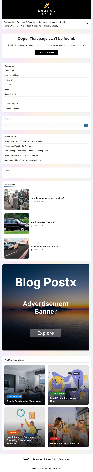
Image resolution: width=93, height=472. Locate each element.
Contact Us (37, 459)
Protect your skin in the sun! (65, 443)
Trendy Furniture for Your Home (24, 401)
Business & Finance (26, 22)
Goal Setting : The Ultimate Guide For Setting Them (26, 151)
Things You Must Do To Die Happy (19, 146)
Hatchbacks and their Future (44, 246)
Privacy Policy (50, 459)
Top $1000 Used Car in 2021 (44, 222)
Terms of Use (64, 459)
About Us (26, 459)
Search (7, 119)
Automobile (9, 22)
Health (62, 22)
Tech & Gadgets (34, 26)
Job (22, 26)
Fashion (53, 22)
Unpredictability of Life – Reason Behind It (22, 160)
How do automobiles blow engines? (47, 198)
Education (42, 22)
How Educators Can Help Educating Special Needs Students (20, 440)
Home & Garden (11, 26)
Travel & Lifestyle (51, 26)
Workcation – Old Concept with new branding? (24, 141)
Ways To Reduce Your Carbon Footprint (21, 155)
